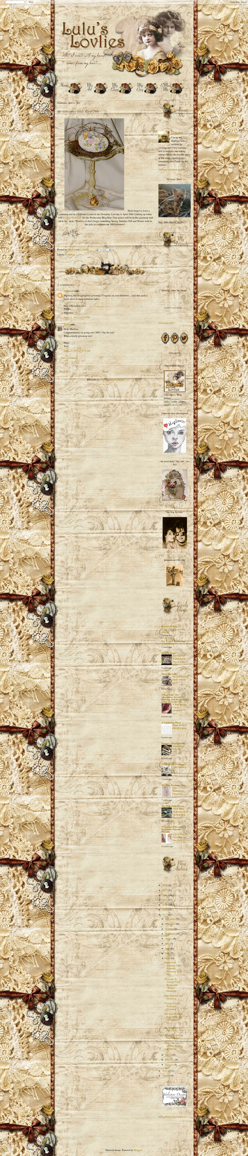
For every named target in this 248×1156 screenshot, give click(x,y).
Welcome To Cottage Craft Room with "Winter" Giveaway (172, 984)
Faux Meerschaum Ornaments (178, 790)
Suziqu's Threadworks (173, 743)
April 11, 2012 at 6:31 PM (77, 317)
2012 (165, 914)
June (167, 948)
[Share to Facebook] (110, 250)
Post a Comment (69, 358)
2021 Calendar (168, 643)
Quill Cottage (168, 653)
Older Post (146, 371)
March (168, 1054)
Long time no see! (179, 768)
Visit (166, 323)
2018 (165, 885)
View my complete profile (171, 169)
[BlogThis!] (104, 250)
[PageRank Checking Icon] (172, 1116)
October (169, 928)
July (167, 943)
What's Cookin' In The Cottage (173, 1037)
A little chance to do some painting (173, 630)
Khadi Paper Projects (178, 747)
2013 (165, 909)
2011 (165, 1070)
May (167, 953)
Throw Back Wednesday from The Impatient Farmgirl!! (180, 813)
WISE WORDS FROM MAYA (180, 727)
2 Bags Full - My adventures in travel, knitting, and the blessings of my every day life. (175, 698)
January (169, 1064)
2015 (165, 900)
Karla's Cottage (170, 626)
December (170, 919)
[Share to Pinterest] (113, 250)
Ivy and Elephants (72, 217)
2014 (165, 904)
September (171, 933)
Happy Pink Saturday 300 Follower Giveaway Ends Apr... (173, 968)
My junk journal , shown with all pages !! (180, 679)
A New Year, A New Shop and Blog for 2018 (180, 837)
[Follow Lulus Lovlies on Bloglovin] (174, 451)
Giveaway (70, 254)
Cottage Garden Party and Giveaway (172, 1006)
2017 (165, 890)
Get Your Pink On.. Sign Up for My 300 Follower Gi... (173, 1018)
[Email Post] (96, 249)
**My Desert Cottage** (174, 764)
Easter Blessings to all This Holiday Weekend (174, 1045)
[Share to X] (107, 250)
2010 (165, 1075)
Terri (66, 324)
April (168, 958)
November (170, 924)
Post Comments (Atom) (112, 379)
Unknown (68, 291)
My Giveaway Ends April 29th (174, 1029)
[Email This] (102, 250)
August (169, 938)
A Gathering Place (171, 722)
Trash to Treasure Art (173, 785)
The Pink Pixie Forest (172, 806)
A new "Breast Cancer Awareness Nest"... (179, 709)
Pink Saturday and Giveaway (173, 997)
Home (106, 371)
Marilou (178, 133)
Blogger (138, 1150)
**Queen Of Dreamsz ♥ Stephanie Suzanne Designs (173, 829)
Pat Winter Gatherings (173, 641)
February (170, 1059)
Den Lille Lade (169, 674)
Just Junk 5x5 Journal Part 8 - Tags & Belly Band (179, 660)
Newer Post (65, 371)
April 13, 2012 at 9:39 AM (77, 350)
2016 (165, 895)
